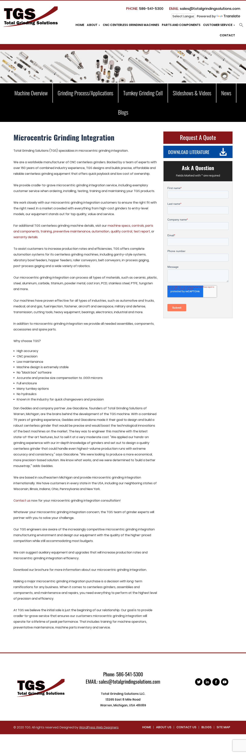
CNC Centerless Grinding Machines (131, 25)
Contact (227, 35)
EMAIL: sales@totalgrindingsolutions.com (123, 681)
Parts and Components (181, 25)
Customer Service (217, 25)
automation (100, 231)
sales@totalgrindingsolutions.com (204, 8)
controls (138, 225)
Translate (232, 16)
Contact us (21, 500)
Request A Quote (198, 137)
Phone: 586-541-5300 (123, 674)
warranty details (25, 237)
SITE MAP (223, 727)
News (226, 93)
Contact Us (186, 727)
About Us (163, 727)
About (92, 25)
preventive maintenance (71, 231)
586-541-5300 (144, 8)
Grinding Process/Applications (85, 93)
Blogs (123, 112)
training (46, 231)
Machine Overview (31, 93)
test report (142, 231)
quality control (121, 231)
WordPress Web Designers (99, 727)
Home (80, 25)
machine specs (119, 225)
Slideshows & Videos (192, 93)
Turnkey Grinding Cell (143, 93)
